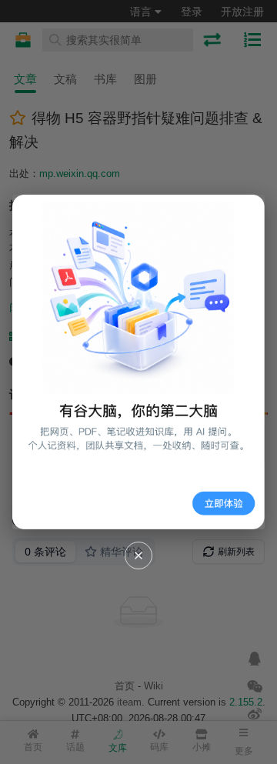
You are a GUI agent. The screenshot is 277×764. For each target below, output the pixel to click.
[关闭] (138, 555)
